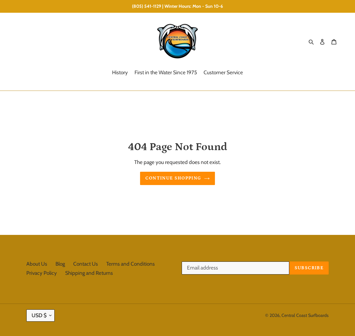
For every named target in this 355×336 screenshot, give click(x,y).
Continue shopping (173, 178)
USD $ (39, 315)
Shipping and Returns (89, 273)
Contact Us (85, 264)
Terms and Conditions (130, 264)
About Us (36, 264)
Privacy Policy (41, 273)
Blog (60, 264)
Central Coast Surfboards (305, 315)
